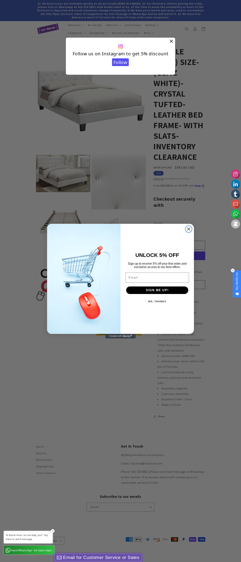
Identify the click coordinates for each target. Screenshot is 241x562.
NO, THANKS (157, 301)
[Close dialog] (188, 229)
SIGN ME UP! (157, 290)
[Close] (171, 41)
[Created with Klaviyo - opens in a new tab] (120, 336)
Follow (120, 62)
